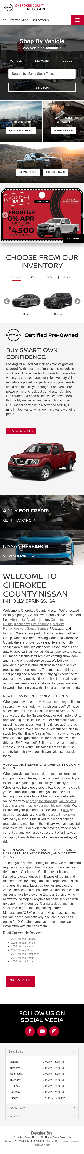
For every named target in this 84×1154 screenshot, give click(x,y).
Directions (41, 20)
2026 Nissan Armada (23, 938)
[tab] (15, 60)
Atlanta (32, 619)
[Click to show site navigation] (77, 20)
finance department (44, 774)
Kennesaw (22, 624)
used (6, 814)
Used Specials (55, 172)
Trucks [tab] (67, 277)
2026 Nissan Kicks (22, 946)
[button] (15, 20)
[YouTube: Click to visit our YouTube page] (42, 1031)
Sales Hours (16, 1051)
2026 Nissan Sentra (22, 961)
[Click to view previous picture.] (2, 215)
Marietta (58, 624)
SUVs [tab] (50, 277)
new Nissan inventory (51, 702)
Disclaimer (73, 238)
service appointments (29, 867)
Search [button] (42, 87)
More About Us (20, 980)
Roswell (19, 628)
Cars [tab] (33, 277)
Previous (6, 301)
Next (77, 301)
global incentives (63, 814)
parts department (58, 903)
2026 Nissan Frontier (23, 942)
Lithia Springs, (41, 624)
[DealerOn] (41, 1132)
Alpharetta (17, 619)
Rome (7, 628)
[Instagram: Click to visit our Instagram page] (54, 1031)
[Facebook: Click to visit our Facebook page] (30, 1031)
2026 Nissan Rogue (22, 957)
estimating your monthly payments (45, 805)
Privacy (64, 1141)
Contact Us (52, 1141)
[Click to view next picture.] (82, 215)
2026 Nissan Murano (23, 950)
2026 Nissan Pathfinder (25, 953)
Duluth (8, 624)
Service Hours (17, 1107)
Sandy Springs (37, 628)
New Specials (27, 172)
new (66, 810)
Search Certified (21, 431)
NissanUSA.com (42, 1145)
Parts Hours (16, 1116)
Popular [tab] (16, 277)
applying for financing (41, 801)
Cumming (58, 619)
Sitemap (74, 1141)
